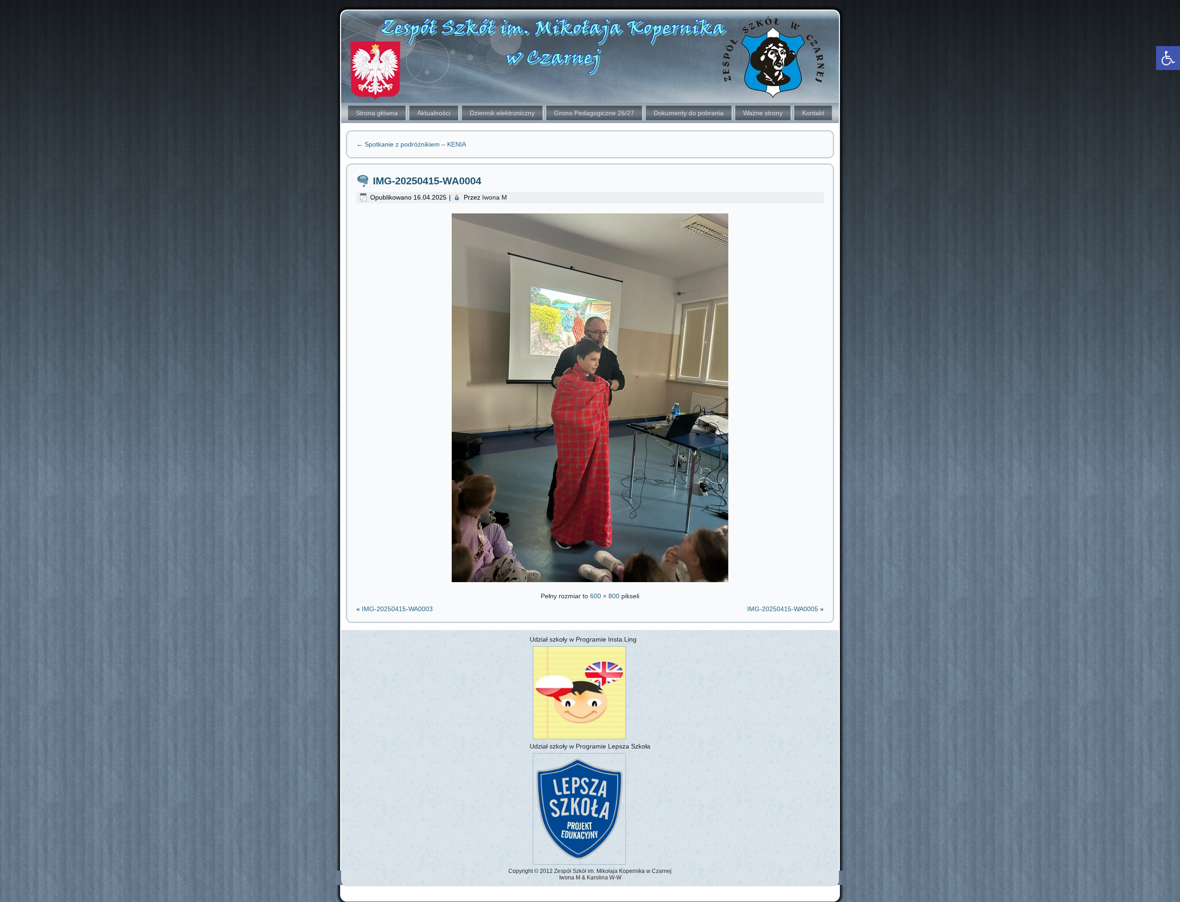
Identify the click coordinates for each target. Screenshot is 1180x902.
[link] (1168, 58)
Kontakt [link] (813, 113)
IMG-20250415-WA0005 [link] (782, 609)
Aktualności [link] (433, 113)
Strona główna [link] (377, 113)
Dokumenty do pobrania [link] (689, 113)
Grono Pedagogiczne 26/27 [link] (594, 113)
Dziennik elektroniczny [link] (502, 113)
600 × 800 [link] (605, 596)
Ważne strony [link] (763, 113)
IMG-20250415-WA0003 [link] (397, 609)
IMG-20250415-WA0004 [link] (427, 181)
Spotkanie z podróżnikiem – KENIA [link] (411, 144)
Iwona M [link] (494, 197)
